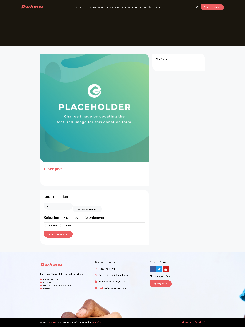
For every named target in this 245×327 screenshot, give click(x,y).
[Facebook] (153, 269)
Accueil (80, 7)
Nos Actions (113, 7)
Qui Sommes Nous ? (95, 7)
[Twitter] (159, 269)
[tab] (54, 169)
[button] (212, 7)
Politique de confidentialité (192, 322)
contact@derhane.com (115, 288)
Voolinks (96, 322)
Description (54, 168)
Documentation (129, 7)
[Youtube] (166, 269)
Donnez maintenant (87, 209)
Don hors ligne (68, 225)
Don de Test (52, 225)
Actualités (145, 7)
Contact (158, 7)
